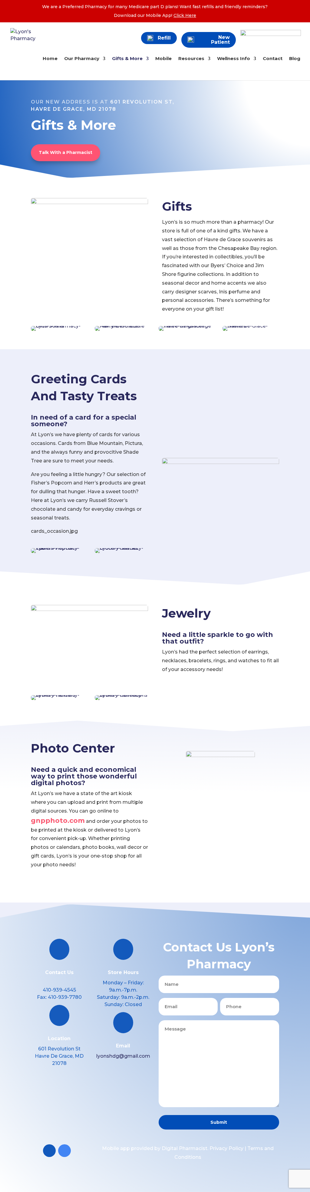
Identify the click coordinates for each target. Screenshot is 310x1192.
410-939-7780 (65, 997)
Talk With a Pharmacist (65, 152)
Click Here (184, 15)
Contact (272, 58)
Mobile (163, 58)
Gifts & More (127, 58)
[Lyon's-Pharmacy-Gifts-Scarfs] (59, 326)
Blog (294, 58)
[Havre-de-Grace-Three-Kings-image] (187, 326)
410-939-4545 (59, 990)
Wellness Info (233, 58)
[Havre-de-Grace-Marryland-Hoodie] (123, 326)
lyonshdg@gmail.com (123, 1056)
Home (50, 58)
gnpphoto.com (58, 821)
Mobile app (116, 1148)
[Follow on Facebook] (49, 1150)
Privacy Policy (226, 1148)
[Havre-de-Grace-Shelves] (251, 326)
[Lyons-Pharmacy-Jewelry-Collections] (123, 695)
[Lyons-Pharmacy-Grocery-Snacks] (123, 548)
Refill (164, 38)
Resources (191, 58)
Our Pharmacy (81, 58)
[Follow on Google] (64, 1150)
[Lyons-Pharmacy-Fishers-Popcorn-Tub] (59, 548)
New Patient (220, 40)
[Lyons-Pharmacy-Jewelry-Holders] (59, 695)
